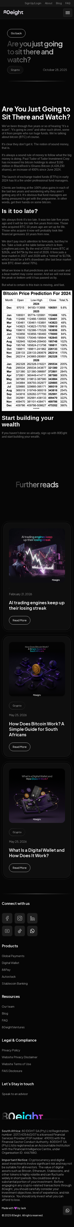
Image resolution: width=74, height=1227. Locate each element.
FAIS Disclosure (12, 1071)
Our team (8, 1006)
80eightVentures (13, 1027)
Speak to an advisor (15, 1094)
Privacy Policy (11, 1050)
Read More (20, 620)
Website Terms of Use (16, 1064)
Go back (16, 33)
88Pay (6, 970)
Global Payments (13, 956)
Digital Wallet (10, 963)
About (48, 3)
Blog (59, 3)
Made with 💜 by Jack (14, 1208)
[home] (13, 12)
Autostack (9, 976)
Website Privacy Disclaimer (19, 1057)
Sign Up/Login (33, 3)
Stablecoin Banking (15, 983)
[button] (67, 13)
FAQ (67, 3)
